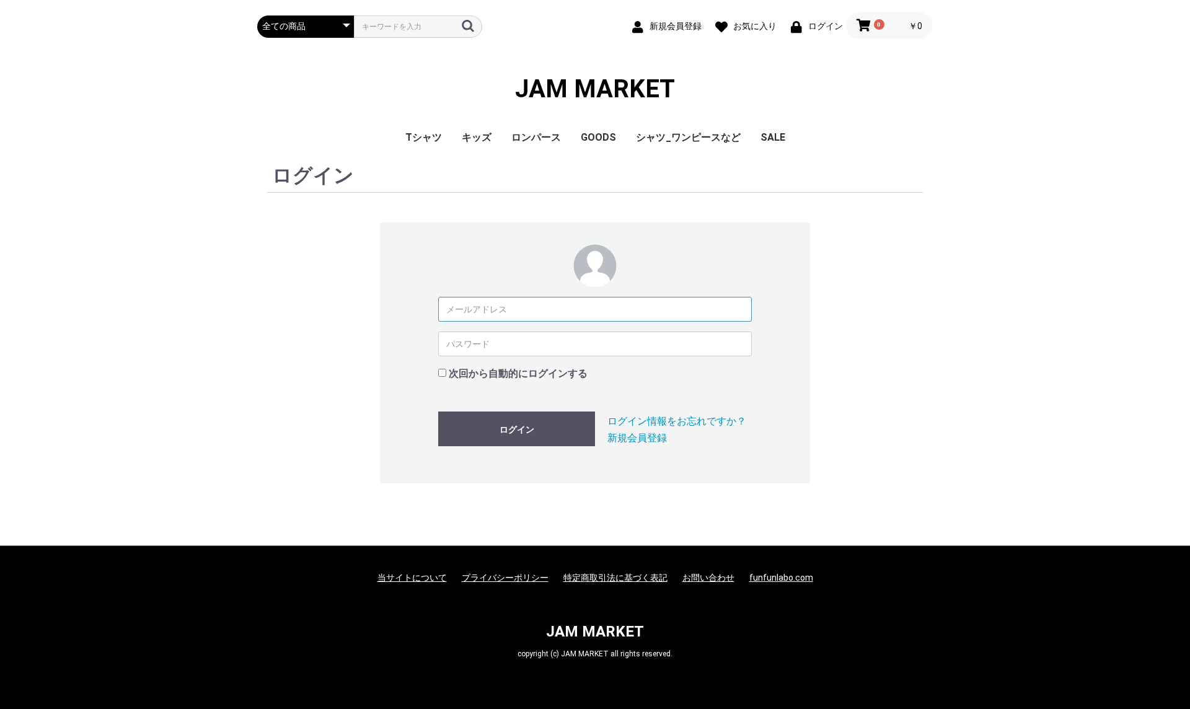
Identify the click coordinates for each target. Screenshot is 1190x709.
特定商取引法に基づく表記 (615, 578)
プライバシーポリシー (505, 578)
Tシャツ (423, 137)
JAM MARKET (595, 89)
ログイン (517, 429)
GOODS (598, 137)
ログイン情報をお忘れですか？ (676, 421)
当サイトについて (412, 578)
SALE (772, 137)
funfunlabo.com (781, 578)
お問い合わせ (708, 578)
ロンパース (536, 137)
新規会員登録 (637, 438)
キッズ (476, 137)
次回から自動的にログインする (518, 373)
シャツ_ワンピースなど (688, 137)
